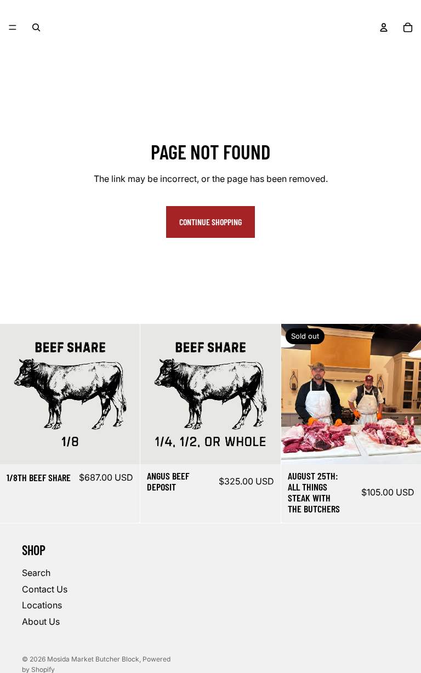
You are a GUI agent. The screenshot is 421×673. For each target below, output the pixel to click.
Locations (42, 605)
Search (36, 572)
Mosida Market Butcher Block (93, 659)
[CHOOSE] (123, 447)
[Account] (384, 27)
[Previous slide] (297, 394)
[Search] (36, 27)
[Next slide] (404, 394)
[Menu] (12, 27)
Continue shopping (210, 221)
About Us (41, 621)
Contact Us (44, 589)
